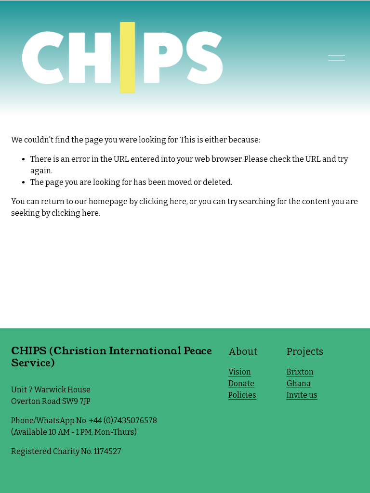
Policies (242, 395)
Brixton (300, 371)
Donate (241, 383)
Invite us (302, 395)
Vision (239, 371)
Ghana (299, 383)
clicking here (162, 201)
